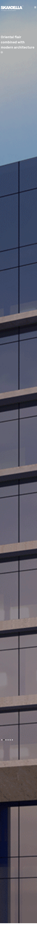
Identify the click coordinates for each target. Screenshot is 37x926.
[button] (1, 739)
